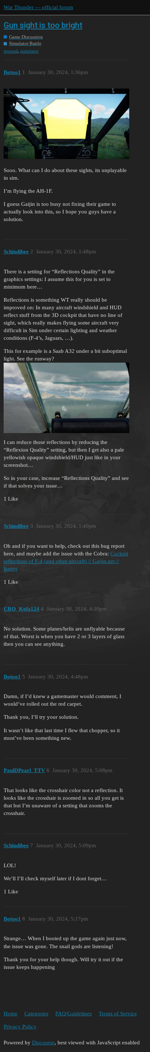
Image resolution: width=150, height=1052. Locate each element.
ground (11, 51)
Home (10, 1013)
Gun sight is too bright (43, 25)
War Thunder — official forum (38, 7)
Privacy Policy (20, 1026)
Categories (36, 1013)
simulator (29, 51)
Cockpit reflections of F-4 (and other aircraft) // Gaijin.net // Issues (66, 561)
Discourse (43, 1042)
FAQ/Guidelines (73, 1013)
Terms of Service (118, 1013)
